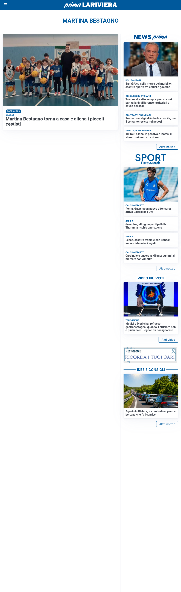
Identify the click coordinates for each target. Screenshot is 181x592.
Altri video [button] (168, 339)
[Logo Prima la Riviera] (90, 5)
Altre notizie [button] (167, 147)
